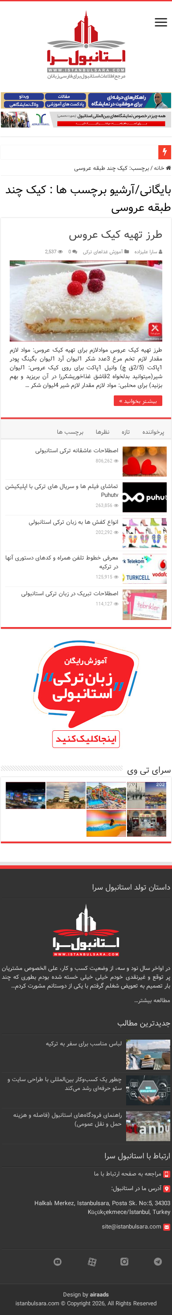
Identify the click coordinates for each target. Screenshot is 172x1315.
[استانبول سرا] (86, 45)
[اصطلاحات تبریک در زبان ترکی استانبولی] (145, 605)
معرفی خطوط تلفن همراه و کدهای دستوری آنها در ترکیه (61, 562)
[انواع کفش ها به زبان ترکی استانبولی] (145, 533)
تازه (126, 432)
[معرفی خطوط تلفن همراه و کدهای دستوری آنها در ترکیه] (145, 569)
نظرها (102, 432)
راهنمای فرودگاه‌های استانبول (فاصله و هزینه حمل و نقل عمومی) (67, 1120)
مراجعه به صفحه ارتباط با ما (127, 1174)
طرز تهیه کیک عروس (115, 235)
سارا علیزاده (146, 252)
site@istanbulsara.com (131, 1227)
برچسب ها (70, 432)
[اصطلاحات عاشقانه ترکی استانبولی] (145, 462)
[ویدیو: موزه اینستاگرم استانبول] (106, 823)
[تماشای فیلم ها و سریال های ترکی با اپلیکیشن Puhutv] (145, 497)
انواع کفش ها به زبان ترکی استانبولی (73, 522)
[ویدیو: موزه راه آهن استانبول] (147, 823)
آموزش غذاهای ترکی (103, 252)
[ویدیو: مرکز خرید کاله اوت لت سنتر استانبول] (25, 795)
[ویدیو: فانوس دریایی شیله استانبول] (66, 795)
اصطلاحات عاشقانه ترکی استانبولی (76, 450)
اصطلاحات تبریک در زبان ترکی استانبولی (69, 593)
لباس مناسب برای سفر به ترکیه (84, 1043)
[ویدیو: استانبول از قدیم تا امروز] (147, 795)
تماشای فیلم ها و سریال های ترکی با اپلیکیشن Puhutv (61, 491)
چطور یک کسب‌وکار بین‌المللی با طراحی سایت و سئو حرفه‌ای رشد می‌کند (64, 1084)
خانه (160, 168)
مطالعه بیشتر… (152, 1000)
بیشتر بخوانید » (138, 400)
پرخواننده (153, 432)
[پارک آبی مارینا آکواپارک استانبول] (106, 795)
